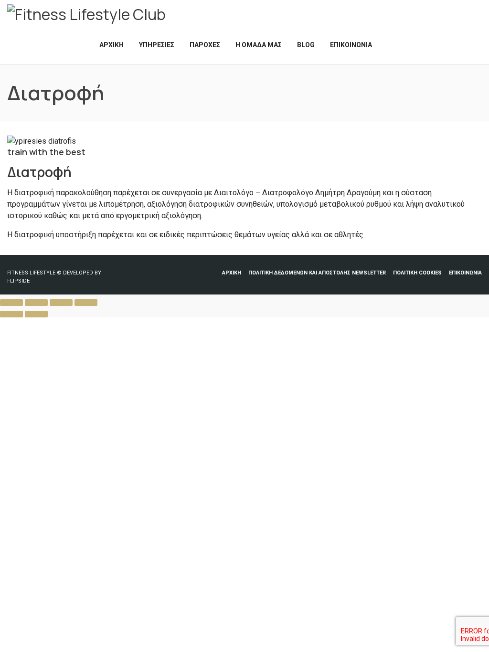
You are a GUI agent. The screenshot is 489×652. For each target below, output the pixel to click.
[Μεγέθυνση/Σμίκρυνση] (11, 302)
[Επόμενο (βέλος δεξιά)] (36, 314)
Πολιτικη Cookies (417, 273)
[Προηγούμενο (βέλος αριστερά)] (11, 314)
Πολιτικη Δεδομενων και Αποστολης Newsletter (317, 273)
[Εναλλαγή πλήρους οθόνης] (36, 302)
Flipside (18, 281)
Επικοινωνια (465, 273)
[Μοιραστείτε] (61, 302)
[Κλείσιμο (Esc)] (85, 302)
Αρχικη (231, 273)
